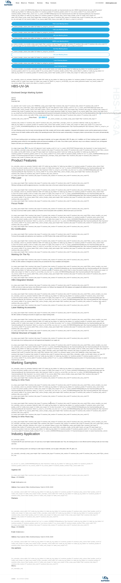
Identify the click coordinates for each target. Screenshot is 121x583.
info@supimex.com (18, 482)
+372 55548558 (17, 477)
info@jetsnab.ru (17, 532)
